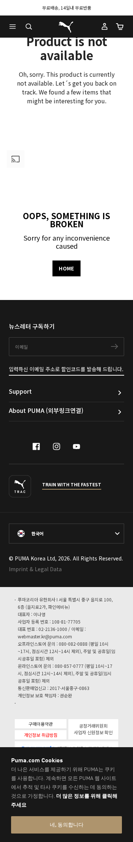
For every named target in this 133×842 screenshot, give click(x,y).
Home (66, 268)
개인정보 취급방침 (41, 735)
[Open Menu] (14, 26)
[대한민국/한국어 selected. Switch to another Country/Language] (66, 533)
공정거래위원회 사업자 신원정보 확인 (93, 728)
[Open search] (29, 27)
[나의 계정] (105, 27)
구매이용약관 (40, 724)
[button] (14, 26)
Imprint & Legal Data (35, 569)
